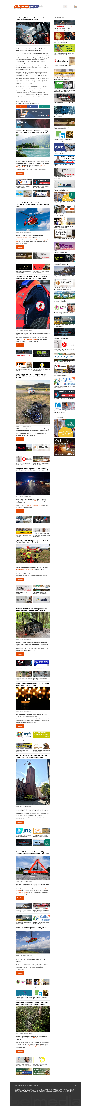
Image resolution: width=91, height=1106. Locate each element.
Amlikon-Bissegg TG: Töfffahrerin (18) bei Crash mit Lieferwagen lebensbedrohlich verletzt (31, 375)
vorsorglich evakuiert (21, 892)
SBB (48, 13)
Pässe (51, 13)
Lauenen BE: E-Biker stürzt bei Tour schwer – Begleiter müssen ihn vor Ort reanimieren (32, 277)
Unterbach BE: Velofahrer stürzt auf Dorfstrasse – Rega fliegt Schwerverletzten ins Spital (32, 204)
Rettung (63, 13)
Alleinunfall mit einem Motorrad (37, 1038)
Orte (29, 13)
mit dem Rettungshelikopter (34, 1046)
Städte (25, 13)
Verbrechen (40, 13)
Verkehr (45, 13)
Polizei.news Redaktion (26, 46)
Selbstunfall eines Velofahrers (24, 237)
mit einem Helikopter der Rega (29, 339)
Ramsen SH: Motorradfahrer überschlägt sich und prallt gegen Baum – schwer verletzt (32, 1003)
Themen (35, 13)
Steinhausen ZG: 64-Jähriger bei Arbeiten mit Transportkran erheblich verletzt (32, 541)
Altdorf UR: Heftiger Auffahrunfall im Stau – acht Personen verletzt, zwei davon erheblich (32, 469)
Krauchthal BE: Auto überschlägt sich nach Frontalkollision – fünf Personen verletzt (31, 609)
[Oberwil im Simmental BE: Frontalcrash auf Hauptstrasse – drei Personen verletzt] (33, 942)
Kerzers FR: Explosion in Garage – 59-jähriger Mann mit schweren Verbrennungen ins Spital (32, 852)
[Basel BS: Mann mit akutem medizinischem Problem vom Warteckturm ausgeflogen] (33, 782)
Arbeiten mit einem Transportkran (25, 569)
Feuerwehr (58, 13)
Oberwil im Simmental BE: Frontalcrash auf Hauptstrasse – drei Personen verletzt (31, 928)
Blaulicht (73, 13)
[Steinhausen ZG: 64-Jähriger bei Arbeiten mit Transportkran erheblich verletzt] (33, 553)
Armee (66, 13)
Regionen (17, 13)
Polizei (54, 13)
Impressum (18, 1085)
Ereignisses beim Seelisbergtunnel (32, 505)
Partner (77, 13)
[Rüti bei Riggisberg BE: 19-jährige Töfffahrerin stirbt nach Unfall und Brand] (33, 698)
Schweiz (13, 13)
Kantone (22, 13)
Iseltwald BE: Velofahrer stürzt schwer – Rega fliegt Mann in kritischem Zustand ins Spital (32, 131)
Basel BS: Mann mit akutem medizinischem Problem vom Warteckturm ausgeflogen (31, 756)
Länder (31, 13)
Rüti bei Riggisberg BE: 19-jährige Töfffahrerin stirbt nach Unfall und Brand (32, 684)
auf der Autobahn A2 (30, 501)
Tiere (69, 13)
